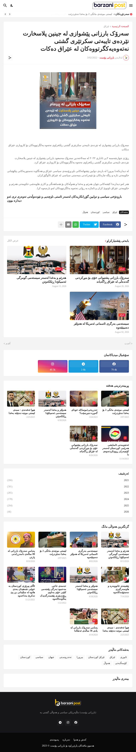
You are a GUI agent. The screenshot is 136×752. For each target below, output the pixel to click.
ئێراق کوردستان (96, 657)
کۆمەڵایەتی (121, 663)
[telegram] (60, 723)
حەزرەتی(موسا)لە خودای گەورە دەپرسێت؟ (84, 411)
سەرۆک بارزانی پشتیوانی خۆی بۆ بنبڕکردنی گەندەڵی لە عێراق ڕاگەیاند (102, 279)
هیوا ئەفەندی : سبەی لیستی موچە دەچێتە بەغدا (22, 411)
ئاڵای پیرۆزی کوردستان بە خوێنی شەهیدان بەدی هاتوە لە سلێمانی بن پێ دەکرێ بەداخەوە (21, 591)
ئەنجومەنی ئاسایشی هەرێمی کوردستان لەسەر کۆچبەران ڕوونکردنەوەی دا (115, 450)
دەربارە (66, 739)
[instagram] (68, 723)
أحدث (127, 343)
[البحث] (4, 5)
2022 (68, 486)
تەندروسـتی (65, 657)
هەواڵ (85, 212)
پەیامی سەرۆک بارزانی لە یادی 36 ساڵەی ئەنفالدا (84, 629)
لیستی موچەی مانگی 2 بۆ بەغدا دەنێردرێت (90, 14)
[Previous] (10, 14)
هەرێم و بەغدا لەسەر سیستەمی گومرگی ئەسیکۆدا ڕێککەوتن (41, 279)
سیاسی (106, 212)
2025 (68, 505)
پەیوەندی (54, 739)
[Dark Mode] (11, 5)
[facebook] (76, 723)
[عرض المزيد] (61, 224)
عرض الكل (12, 240)
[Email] (68, 224)
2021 (68, 480)
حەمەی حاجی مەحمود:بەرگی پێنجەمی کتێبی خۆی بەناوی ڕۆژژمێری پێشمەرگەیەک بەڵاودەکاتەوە (53, 592)
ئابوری (123, 657)
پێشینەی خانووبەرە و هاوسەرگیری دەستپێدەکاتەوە (118, 589)
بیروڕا (80, 657)
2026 (68, 511)
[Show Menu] (131, 5)
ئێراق (106, 26)
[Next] (5, 14)
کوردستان (95, 212)
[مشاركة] (10, 58)
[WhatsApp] (75, 224)
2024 (68, 499)
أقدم (8, 343)
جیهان (51, 657)
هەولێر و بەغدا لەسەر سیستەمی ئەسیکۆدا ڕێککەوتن (55, 413)
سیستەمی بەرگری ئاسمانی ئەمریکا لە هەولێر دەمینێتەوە (101, 325)
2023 (68, 492)
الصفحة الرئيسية (120, 26)
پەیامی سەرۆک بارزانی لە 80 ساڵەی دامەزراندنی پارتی (21, 554)
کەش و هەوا (79, 739)
